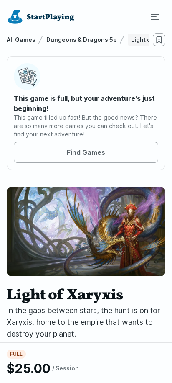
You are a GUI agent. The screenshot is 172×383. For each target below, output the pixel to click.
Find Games (86, 152)
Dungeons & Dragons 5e (81, 39)
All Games (21, 39)
